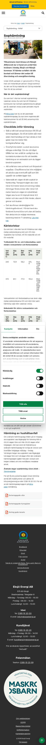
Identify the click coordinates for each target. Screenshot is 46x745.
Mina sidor (10, 114)
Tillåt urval (23, 411)
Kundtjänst (23, 571)
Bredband (23, 547)
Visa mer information (20, 6)
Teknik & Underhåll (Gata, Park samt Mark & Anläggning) (23, 564)
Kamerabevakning (23, 734)
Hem (18, 23)
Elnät (23, 553)
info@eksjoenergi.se (26, 617)
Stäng (32, 6)
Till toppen (23, 742)
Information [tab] (23, 329)
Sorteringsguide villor (17, 495)
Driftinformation (23, 730)
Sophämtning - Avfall (14, 28)
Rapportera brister (23, 726)
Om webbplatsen (23, 718)
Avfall (22, 23)
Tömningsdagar (10, 471)
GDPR (23, 722)
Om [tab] (37, 329)
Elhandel (23, 550)
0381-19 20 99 (26, 663)
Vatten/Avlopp (23, 568)
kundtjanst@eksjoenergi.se (26, 640)
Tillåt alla (23, 404)
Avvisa (23, 418)
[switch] (39, 378)
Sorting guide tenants (17, 512)
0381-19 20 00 (25, 613)
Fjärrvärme (23, 557)
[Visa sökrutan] (43, 13)
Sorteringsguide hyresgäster (19, 504)
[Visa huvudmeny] (1, 13)
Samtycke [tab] (8, 329)
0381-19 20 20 (24, 630)
